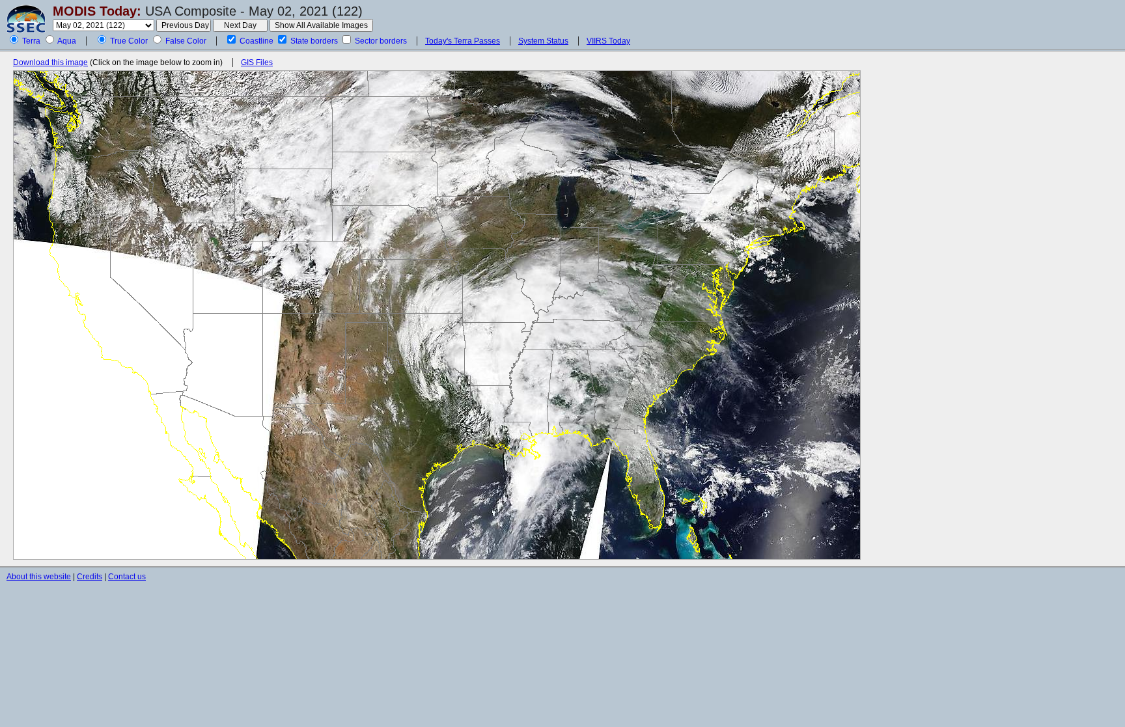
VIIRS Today (608, 41)
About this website (39, 576)
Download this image (50, 62)
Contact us (127, 576)
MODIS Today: (97, 11)
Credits (89, 576)
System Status (543, 41)
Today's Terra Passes (462, 41)
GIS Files (257, 62)
